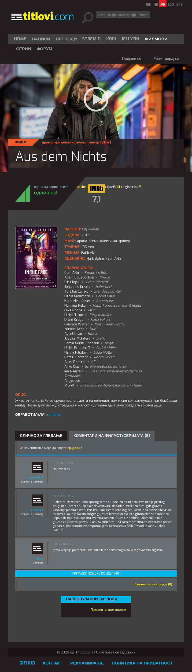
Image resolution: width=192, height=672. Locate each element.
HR (156, 4)
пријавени (74, 448)
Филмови (156, 39)
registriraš (130, 186)
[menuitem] (21, 39)
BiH (148, 4)
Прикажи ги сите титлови (108, 610)
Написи (41, 39)
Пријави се (131, 58)
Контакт (52, 663)
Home (20, 39)
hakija (39, 558)
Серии (23, 49)
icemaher (53, 414)
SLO (171, 4)
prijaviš (109, 186)
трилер (93, 142)
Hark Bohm (95, 258)
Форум (44, 49)
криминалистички (69, 142)
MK (162, 4)
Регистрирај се (166, 58)
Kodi (111, 39)
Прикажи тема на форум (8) (152, 584)
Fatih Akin (113, 258)
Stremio (91, 39)
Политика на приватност (142, 663)
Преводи (66, 39)
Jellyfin (130, 39)
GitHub (27, 663)
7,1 (96, 199)
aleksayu (36, 510)
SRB (179, 4)
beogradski (35, 477)
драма (47, 142)
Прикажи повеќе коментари (96, 573)
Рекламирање (87, 663)
